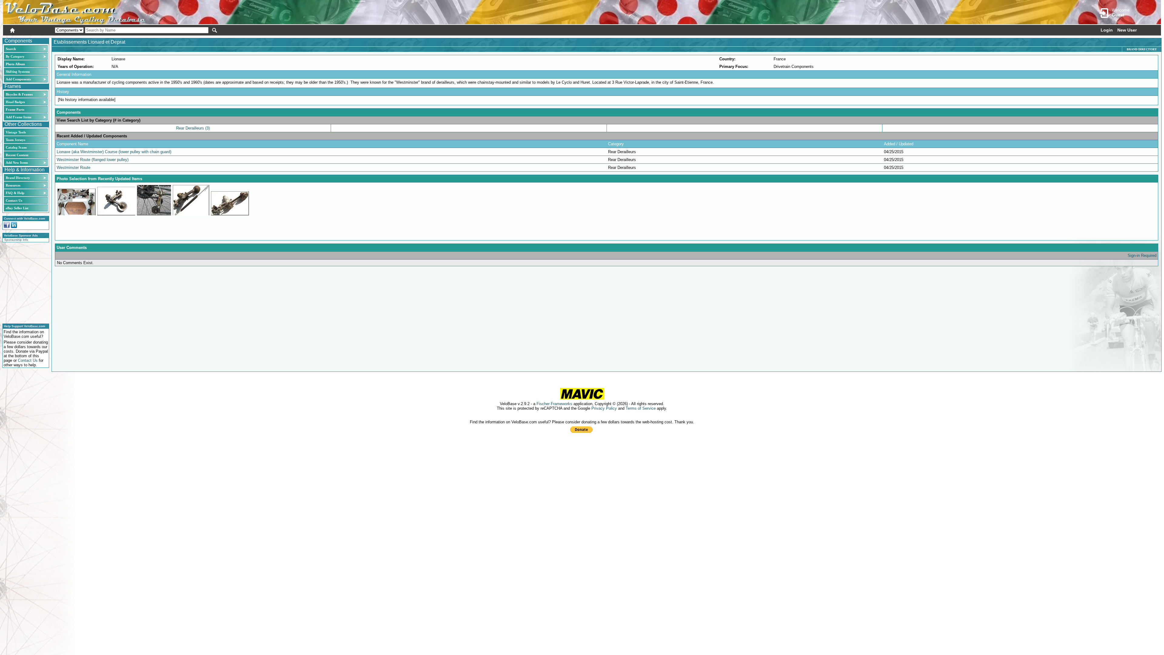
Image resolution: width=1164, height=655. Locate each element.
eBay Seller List (17, 208)
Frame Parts (15, 109)
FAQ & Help (15, 193)
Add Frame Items (18, 117)
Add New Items (17, 162)
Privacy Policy (604, 408)
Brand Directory (18, 178)
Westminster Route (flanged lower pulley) (93, 159)
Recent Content (17, 155)
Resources (13, 185)
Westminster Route (73, 167)
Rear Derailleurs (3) (193, 128)
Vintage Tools (16, 132)
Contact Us (14, 200)
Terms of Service (641, 408)
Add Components (18, 79)
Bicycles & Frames (20, 94)
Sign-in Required (1142, 255)
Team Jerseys (15, 140)
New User (1127, 30)
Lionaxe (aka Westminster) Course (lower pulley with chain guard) (114, 151)
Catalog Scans (16, 147)
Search (11, 49)
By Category (15, 56)
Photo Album (15, 64)
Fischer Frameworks (554, 403)
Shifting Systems (18, 71)
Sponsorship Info (16, 239)
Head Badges (15, 102)
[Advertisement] (24, 282)
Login (1107, 30)
